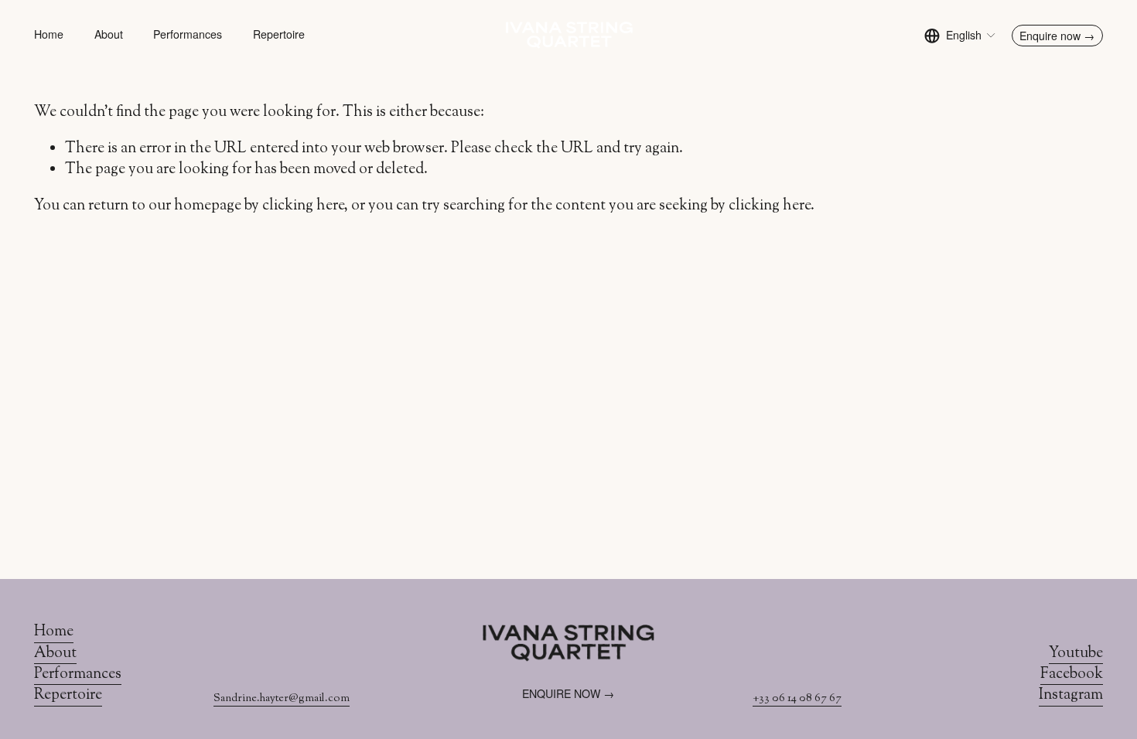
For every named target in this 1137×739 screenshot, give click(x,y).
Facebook (1071, 674)
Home (48, 35)
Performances (187, 35)
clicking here (303, 205)
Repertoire (279, 35)
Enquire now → (1056, 35)
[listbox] (960, 35)
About (108, 35)
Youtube (1076, 653)
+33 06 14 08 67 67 (797, 699)
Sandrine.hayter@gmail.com (281, 699)
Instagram (1071, 695)
